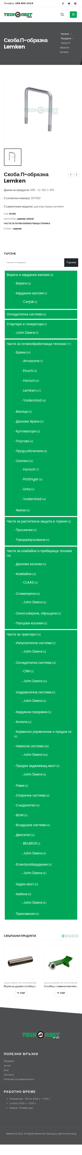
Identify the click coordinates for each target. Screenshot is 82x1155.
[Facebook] (62, 3)
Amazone (48, 983)
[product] (21, 962)
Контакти (9, 1074)
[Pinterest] (75, 3)
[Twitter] (69, 3)
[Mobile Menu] (73, 14)
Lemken (21, 218)
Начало (65, 33)
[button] (63, 936)
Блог (6, 1070)
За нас (7, 1065)
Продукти (66, 38)
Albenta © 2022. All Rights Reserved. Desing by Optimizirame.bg (41, 1133)
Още (22, 992)
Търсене (10, 253)
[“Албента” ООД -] (18, 14)
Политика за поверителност (19, 1079)
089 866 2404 (24, 3)
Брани (30, 218)
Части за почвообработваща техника (27, 223)
